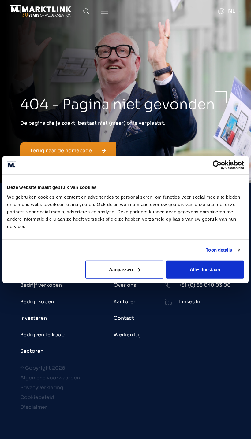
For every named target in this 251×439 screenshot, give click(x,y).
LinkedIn (189, 301)
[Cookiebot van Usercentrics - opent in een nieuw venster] (217, 165)
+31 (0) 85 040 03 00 (205, 285)
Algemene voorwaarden (50, 377)
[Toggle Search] (86, 11)
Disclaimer (33, 407)
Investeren (33, 318)
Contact (124, 318)
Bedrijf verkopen (41, 285)
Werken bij (127, 334)
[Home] (40, 11)
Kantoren (125, 301)
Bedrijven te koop (42, 334)
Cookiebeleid (37, 397)
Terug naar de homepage (61, 150)
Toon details (219, 250)
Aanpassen (121, 269)
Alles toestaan (205, 269)
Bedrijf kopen (37, 301)
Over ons (125, 285)
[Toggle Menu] (104, 11)
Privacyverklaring (41, 387)
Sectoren (31, 351)
